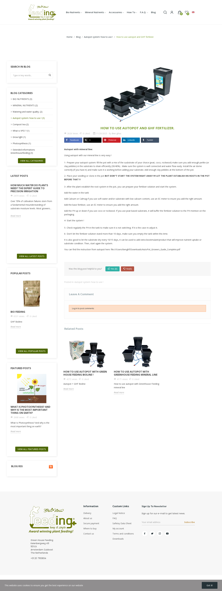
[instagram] (160, 534)
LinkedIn (131, 140)
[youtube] (167, 534)
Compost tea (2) (21, 124)
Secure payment (91, 523)
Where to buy (90, 528)
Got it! (210, 585)
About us (87, 518)
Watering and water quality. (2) (27, 111)
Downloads (118, 538)
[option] (31, 200)
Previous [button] (9, 216)
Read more (16, 215)
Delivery (87, 513)
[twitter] (152, 534)
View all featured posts (32, 449)
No (129, 268)
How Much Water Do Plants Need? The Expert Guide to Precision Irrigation (29, 188)
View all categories (31, 160)
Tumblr (150, 140)
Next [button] (53, 216)
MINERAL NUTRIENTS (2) (25, 105)
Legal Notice (119, 513)
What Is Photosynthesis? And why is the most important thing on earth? (30, 410)
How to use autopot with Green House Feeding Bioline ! (85, 373)
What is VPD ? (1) (21, 130)
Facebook (74, 140)
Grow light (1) (19, 137)
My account (118, 528)
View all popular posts (31, 351)
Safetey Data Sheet (122, 523)
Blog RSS (17, 466)
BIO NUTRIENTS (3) (22, 99)
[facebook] (145, 534)
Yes (114, 268)
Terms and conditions (123, 533)
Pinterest (112, 140)
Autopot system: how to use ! (88, 282)
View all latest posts (31, 256)
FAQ (115, 518)
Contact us (88, 533)
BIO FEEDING (18, 311)
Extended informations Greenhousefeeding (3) (23, 151)
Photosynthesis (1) (22, 143)
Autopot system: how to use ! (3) (29, 118)
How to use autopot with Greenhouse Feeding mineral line (135, 373)
